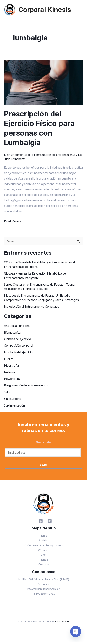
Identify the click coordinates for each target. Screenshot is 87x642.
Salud (7, 392)
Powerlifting (12, 378)
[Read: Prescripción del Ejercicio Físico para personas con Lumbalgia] (43, 82)
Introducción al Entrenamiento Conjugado (31, 306)
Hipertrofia (11, 365)
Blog (43, 554)
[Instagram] (50, 521)
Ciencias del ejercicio (17, 339)
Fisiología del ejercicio (18, 352)
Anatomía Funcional (17, 325)
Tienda (43, 559)
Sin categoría (12, 398)
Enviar (43, 464)
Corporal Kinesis (45, 10)
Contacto (43, 564)
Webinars (43, 550)
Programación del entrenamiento (54, 154)
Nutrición (10, 372)
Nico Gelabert (61, 621)
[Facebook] (41, 521)
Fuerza (8, 359)
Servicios (43, 540)
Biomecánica (12, 332)
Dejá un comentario (17, 154)
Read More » (12, 220)
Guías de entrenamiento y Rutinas (43, 545)
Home (43, 535)
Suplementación (14, 405)
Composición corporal (18, 345)
